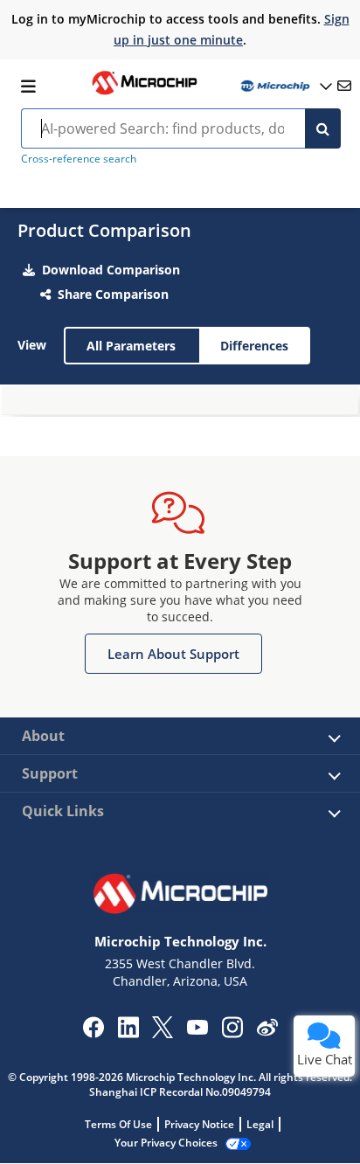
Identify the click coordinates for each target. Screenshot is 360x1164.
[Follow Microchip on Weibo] (267, 1031)
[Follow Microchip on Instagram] (232, 1033)
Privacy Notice (199, 1124)
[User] (284, 86)
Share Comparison (113, 294)
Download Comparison (111, 269)
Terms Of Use (118, 1124)
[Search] (323, 128)
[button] (173, 654)
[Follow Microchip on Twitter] (162, 1033)
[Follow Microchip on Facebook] (93, 1033)
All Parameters (131, 345)
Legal (259, 1124)
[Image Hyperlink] (144, 92)
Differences (254, 345)
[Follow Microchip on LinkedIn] (128, 1033)
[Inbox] (344, 85)
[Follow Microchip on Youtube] (197, 1029)
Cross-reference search (78, 158)
